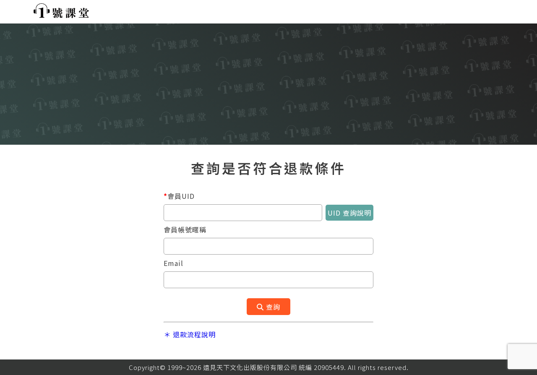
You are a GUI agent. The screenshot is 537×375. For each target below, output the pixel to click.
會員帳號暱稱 (185, 229)
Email (173, 263)
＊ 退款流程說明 (190, 334)
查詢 (272, 307)
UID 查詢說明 (349, 213)
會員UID (179, 196)
